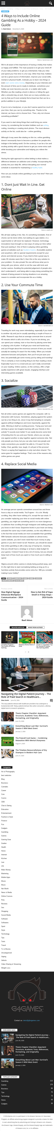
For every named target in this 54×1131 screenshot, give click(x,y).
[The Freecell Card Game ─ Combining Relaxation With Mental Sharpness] (7, 741)
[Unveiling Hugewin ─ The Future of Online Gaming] (9, 637)
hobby (31, 578)
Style (3, 930)
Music (3, 885)
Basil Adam (7, 29)
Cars (3, 794)
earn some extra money (15, 83)
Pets (3, 900)
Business (4, 783)
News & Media (6, 892)
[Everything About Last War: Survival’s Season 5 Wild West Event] (7, 729)
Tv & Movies (6, 949)
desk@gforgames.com (31, 1020)
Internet (4, 855)
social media (19, 581)
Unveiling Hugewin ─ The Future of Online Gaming (8, 646)
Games (4, 836)
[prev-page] (25, 652)
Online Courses (6, 896)
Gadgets (4, 828)
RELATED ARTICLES (18, 627)
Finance (4, 821)
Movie (3, 881)
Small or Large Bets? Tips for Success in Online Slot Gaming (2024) (44, 646)
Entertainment (6, 813)
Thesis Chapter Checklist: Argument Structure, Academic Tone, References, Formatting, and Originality (32, 715)
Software (4, 919)
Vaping (3, 956)
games (25, 578)
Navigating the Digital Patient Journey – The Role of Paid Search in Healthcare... (26, 695)
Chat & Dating (6, 806)
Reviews (4, 904)
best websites (6, 775)
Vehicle (4, 960)
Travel (3, 945)
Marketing (4, 873)
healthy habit (37, 168)
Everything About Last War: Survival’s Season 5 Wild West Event (32, 727)
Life (2, 866)
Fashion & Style (7, 817)
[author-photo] (27, 612)
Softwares (5, 923)
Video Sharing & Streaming (11, 964)
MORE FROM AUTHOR (35, 627)
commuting (17, 578)
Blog (3, 779)
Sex (2, 907)
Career (3, 790)
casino (10, 578)
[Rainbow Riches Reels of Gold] (27, 637)
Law (2, 862)
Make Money (6, 870)
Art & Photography (8, 772)
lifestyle (38, 578)
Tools (3, 941)
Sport (3, 926)
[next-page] (28, 652)
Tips (2, 938)
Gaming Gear (6, 839)
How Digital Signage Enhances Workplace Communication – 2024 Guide (12, 596)
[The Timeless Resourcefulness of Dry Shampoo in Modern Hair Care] (7, 753)
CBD (3, 802)
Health (3, 847)
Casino (3, 798)
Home (3, 9)
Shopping (4, 911)
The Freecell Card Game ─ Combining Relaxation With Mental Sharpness (31, 739)
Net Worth (5, 889)
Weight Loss (5, 968)
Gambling (10, 9)
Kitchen (4, 858)
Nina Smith (5, 700)
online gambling (8, 581)
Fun (2, 824)
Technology (5, 934)
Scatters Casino (29, 250)
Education (5, 809)
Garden (4, 843)
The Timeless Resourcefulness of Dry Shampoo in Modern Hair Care (31, 751)
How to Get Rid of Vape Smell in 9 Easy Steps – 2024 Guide (42, 595)
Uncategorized (6, 953)
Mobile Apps (5, 877)
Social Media (6, 915)
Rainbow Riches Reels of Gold (27, 645)
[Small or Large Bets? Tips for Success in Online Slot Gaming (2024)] (44, 637)
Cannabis (4, 787)
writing (45, 125)
